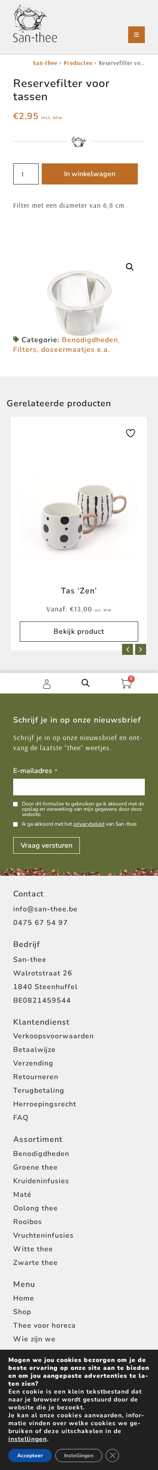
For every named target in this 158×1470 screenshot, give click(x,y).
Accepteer (30, 1455)
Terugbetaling (39, 1090)
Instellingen (78, 1455)
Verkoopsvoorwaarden (53, 1036)
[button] (130, 267)
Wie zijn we (34, 1339)
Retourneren (35, 1076)
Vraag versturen (46, 845)
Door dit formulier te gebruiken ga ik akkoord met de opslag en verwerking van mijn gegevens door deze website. (83, 809)
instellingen (27, 1439)
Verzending (33, 1063)
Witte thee (33, 1249)
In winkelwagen (89, 174)
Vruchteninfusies (43, 1235)
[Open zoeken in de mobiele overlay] (85, 682)
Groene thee (35, 1167)
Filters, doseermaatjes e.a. (61, 349)
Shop (22, 1311)
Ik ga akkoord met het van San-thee (79, 824)
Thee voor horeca (44, 1325)
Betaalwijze (34, 1049)
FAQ (21, 1117)
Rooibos (27, 1221)
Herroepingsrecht (44, 1104)
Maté (22, 1194)
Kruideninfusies (41, 1181)
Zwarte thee (35, 1262)
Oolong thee (35, 1208)
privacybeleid (88, 823)
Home (23, 1298)
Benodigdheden (90, 339)
